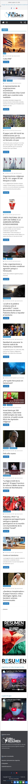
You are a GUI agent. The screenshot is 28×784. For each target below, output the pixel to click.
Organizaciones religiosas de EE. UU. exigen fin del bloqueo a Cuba (13, 178)
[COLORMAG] (11, 738)
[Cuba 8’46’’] (14, 43)
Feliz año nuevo (9, 453)
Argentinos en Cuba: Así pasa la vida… (13, 667)
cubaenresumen (16, 56)
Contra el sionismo (10, 555)
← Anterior (5, 609)
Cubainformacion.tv (6, 766)
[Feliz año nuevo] (14, 438)
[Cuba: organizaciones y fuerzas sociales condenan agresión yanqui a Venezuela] (14, 251)
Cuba (5, 53)
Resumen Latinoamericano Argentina (11, 760)
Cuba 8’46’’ (7, 59)
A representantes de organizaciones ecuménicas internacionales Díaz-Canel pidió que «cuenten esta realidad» (14, 91)
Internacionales (7, 127)
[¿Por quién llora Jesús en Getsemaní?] (14, 368)
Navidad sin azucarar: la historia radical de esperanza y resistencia (12, 344)
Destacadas (9, 80)
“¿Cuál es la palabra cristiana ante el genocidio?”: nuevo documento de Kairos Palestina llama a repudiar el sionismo (13, 309)
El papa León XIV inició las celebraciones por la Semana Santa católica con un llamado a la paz (14, 136)
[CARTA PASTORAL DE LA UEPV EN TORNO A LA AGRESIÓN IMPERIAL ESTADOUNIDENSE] (14, 204)
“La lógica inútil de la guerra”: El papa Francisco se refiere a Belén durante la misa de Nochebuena (13, 484)
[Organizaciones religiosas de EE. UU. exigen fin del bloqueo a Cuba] (14, 164)
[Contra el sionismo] (14, 543)
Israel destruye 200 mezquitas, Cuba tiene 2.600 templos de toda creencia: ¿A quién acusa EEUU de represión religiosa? (13, 416)
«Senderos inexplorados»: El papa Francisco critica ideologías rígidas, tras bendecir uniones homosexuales (13, 596)
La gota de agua (6, 696)
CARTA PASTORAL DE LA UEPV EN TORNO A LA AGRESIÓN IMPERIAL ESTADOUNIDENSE (13, 220)
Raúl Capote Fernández (19, 378)
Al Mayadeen (5, 763)
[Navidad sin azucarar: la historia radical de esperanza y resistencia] (14, 330)
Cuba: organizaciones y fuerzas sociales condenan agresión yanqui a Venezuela (14, 267)
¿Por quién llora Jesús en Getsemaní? (13, 381)
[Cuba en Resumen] (3, 22)
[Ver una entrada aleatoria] (24, 22)
